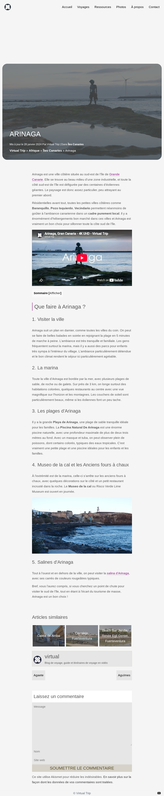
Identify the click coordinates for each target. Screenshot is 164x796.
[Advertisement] (82, 38)
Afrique (34, 150)
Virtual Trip (17, 150)
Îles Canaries (76, 144)
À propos (137, 7)
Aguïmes (124, 675)
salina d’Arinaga (118, 573)
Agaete (39, 675)
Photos (121, 7)
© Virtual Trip (82, 793)
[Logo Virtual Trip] (7, 7)
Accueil (67, 7)
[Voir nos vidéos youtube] (159, 793)
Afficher (54, 293)
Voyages (83, 7)
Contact (154, 7)
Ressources (102, 7)
